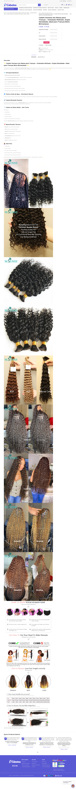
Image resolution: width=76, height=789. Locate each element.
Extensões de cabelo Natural (47, 12)
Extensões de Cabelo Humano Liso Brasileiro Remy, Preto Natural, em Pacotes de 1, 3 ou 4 (29, 743)
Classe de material (42, 39)
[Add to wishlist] (19, 739)
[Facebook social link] (60, 1)
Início (40, 12)
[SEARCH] (39, 5)
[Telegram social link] (49, 51)
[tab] (33, 56)
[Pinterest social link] (65, 1)
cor (39, 32)
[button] (73, 786)
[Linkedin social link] (47, 51)
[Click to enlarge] (6, 12)
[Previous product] (69, 13)
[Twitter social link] (61, 1)
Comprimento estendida (43, 29)
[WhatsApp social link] (48, 51)
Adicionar (46, 42)
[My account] (64, 5)
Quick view (19, 743)
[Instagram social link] (62, 1)
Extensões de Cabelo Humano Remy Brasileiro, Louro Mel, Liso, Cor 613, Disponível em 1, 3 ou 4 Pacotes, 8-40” (46, 743)
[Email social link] (44, 51)
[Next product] (71, 13)
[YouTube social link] (64, 1)
